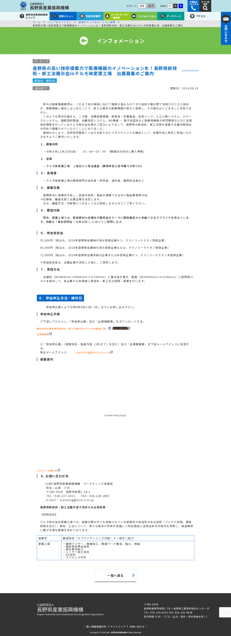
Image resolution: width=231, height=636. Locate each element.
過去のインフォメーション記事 (96, 22)
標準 (142, 6)
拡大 (151, 5)
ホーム (37, 22)
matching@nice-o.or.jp (93, 352)
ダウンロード (119, 328)
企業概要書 (43, 334)
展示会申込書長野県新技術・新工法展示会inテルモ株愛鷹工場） (72, 328)
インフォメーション (59, 22)
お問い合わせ (137, 626)
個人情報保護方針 (96, 626)
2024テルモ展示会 (47, 470)
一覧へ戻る (115, 575)
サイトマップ (118, 626)
